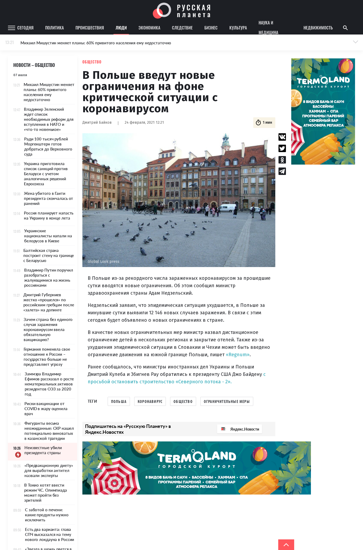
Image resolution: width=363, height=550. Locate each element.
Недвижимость (318, 27)
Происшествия (89, 27)
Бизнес (211, 27)
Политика (54, 27)
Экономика (149, 27)
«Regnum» (238, 355)
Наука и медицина (268, 28)
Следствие (182, 27)
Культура (238, 27)
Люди (121, 27)
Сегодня (25, 27)
